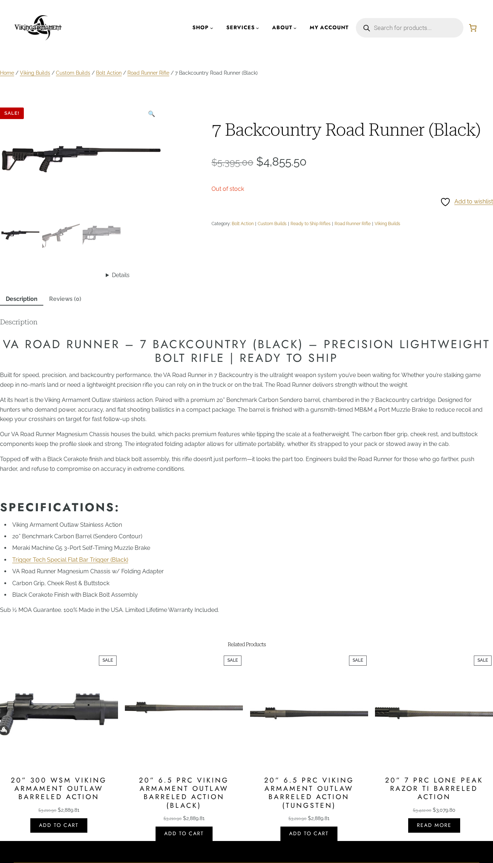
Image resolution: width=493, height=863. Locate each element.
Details (121, 275)
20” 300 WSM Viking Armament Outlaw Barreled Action (59, 788)
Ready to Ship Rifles (311, 223)
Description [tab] (22, 298)
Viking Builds (35, 73)
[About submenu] (295, 28)
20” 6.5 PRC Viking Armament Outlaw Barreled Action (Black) (184, 792)
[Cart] (473, 28)
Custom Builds (73, 73)
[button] (151, 114)
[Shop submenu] (211, 28)
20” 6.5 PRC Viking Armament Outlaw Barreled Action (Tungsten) (309, 792)
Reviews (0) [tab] (65, 298)
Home (7, 73)
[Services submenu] (257, 28)
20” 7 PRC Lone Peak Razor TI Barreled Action (434, 788)
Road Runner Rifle (148, 73)
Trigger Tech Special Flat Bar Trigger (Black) (70, 559)
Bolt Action (109, 73)
